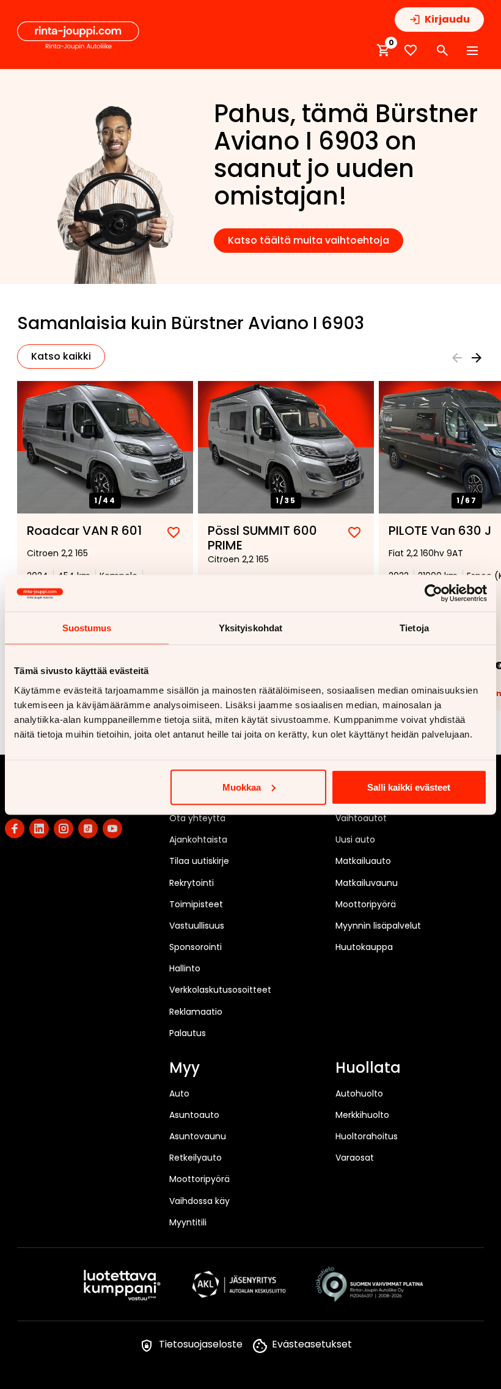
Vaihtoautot (361, 818)
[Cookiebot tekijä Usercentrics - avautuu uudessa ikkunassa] (433, 593)
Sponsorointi (195, 947)
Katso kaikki (61, 356)
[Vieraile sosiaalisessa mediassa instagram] (63, 828)
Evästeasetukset (312, 1344)
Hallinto (184, 968)
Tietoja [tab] (414, 627)
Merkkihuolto (362, 1115)
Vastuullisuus (196, 925)
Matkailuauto (363, 861)
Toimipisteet (196, 904)
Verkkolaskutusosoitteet (220, 990)
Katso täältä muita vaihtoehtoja (308, 240)
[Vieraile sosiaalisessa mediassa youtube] (112, 828)
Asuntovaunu (197, 1136)
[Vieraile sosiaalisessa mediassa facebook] (14, 828)
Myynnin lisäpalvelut (378, 925)
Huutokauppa (364, 947)
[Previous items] (457, 357)
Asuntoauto (194, 1115)
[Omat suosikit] (410, 50)
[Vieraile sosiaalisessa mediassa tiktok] (88, 828)
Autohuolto (359, 1093)
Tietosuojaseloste (201, 1344)
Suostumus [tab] (87, 627)
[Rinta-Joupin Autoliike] (78, 36)
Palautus (187, 1033)
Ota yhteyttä (197, 818)
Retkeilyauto (195, 1157)
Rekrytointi (191, 883)
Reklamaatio (195, 1012)
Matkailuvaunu (366, 883)
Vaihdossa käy (199, 1201)
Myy (184, 1068)
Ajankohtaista (198, 839)
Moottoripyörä (365, 904)
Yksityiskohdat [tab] (250, 627)
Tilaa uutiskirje (199, 861)
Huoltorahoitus (366, 1136)
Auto (179, 1093)
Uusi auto (355, 839)
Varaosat (354, 1157)
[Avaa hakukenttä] (442, 50)
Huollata (368, 1068)
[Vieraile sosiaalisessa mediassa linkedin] (39, 828)
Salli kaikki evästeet (408, 787)
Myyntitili (188, 1222)
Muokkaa (241, 787)
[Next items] (476, 357)
